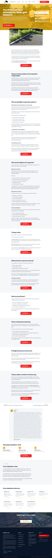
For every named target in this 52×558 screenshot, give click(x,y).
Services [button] (18, 1)
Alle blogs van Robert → (17, 439)
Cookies (42, 556)
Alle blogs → (30, 545)
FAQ (26, 1)
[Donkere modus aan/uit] (38, 2)
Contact (33, 1)
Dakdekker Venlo (12, 1)
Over (23, 1)
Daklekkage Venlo (20, 538)
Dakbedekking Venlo (21, 534)
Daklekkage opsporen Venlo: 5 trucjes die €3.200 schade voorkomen (32, 535)
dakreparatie (29, 270)
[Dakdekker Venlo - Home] (5, 2)
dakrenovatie (32, 125)
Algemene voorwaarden (37, 556)
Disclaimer (45, 556)
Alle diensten (20, 546)
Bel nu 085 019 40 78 (43, 535)
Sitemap (48, 556)
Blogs (29, 1)
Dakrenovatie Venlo (20, 540)
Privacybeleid (32, 556)
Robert (6, 22)
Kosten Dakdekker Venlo (21, 544)
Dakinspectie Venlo (7, 7)
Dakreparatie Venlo (20, 542)
